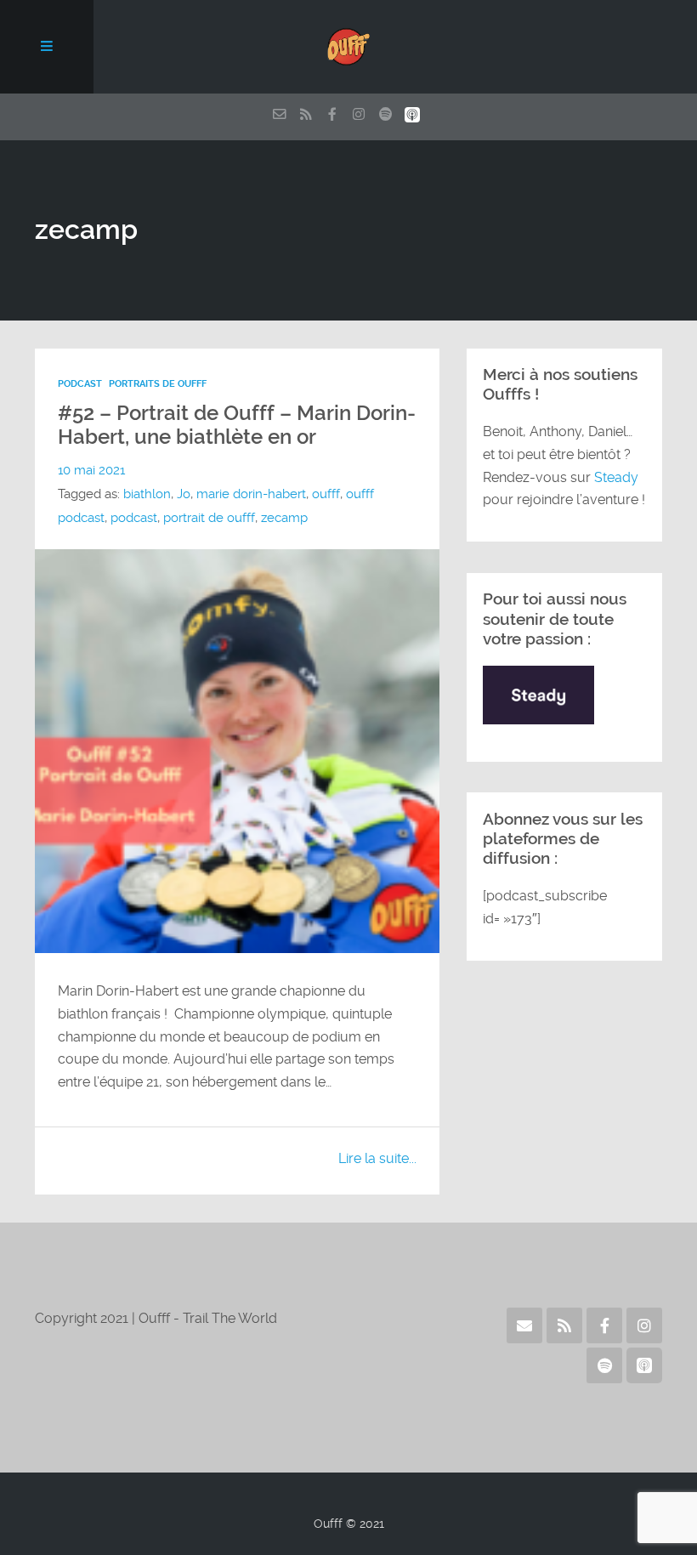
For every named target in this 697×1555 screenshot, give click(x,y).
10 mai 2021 (91, 470)
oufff (326, 494)
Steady (616, 477)
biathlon (147, 494)
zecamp (284, 517)
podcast (133, 517)
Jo (183, 494)
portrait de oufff (209, 517)
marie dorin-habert (251, 494)
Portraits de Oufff (158, 383)
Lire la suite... (377, 1158)
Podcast (80, 383)
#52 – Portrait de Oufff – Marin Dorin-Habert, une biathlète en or (237, 425)
